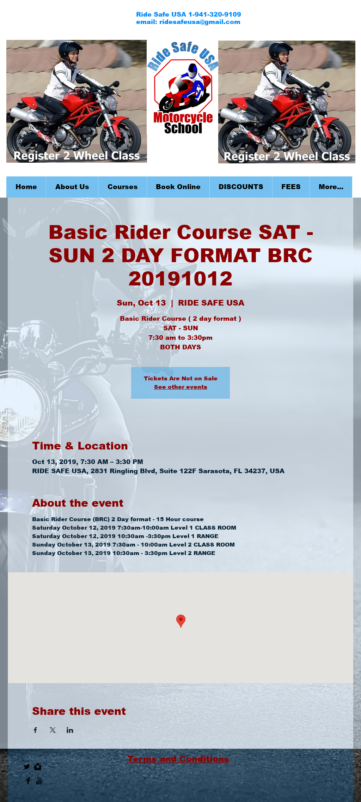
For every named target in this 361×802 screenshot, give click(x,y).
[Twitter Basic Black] (26, 766)
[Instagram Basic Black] (37, 766)
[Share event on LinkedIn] (70, 730)
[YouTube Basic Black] (39, 780)
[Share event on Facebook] (35, 730)
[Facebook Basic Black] (28, 780)
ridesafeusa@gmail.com (199, 21)
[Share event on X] (52, 730)
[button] (122, 187)
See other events (180, 387)
